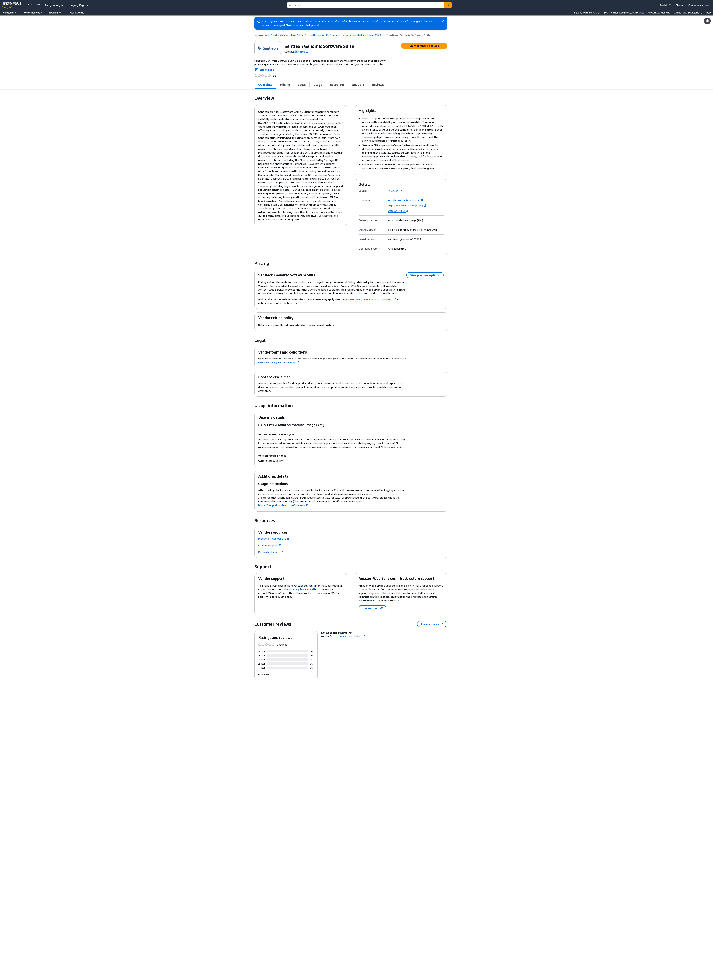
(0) (274, 75)
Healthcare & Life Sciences (403, 200)
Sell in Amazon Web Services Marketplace (624, 12)
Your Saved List (77, 12)
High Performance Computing (405, 205)
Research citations (269, 551)
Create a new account (699, 5)
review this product (350, 636)
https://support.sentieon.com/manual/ (281, 505)
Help (708, 12)
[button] (665, 5)
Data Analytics (396, 210)
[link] (409, 35)
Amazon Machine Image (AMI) (405, 220)
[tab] (265, 85)
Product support (267, 545)
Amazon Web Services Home (688, 12)
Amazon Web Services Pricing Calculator (369, 299)
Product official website (272, 538)
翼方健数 (299, 51)
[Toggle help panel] (707, 21)
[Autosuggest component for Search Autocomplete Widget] (448, 5)
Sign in (679, 5)
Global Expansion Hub (659, 12)
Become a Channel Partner (587, 12)
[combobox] (365, 5)
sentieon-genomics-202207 (404, 239)
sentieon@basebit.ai (299, 589)
